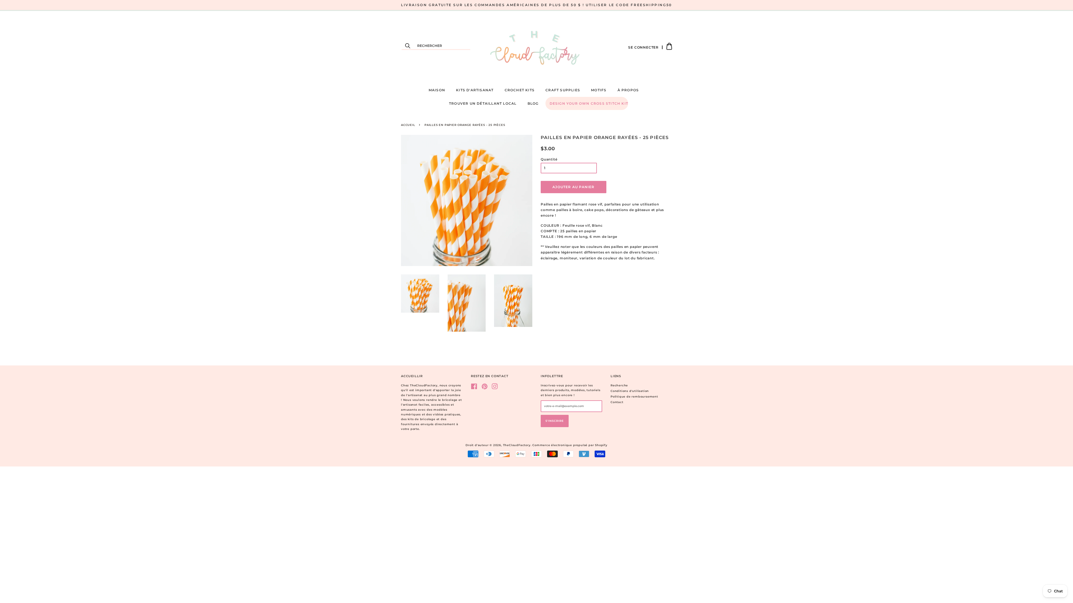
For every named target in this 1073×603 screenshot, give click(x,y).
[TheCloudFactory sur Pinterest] (484, 388)
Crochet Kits (520, 90)
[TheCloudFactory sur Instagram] (495, 388)
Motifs (598, 90)
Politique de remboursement (634, 396)
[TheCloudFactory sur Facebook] (474, 388)
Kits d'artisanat (474, 90)
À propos (628, 90)
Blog (533, 103)
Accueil (408, 125)
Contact (617, 402)
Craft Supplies (562, 90)
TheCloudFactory (517, 445)
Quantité (549, 159)
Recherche (619, 385)
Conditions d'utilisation (630, 391)
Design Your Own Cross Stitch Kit (589, 103)
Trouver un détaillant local (482, 103)
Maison (437, 90)
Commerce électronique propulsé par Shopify (569, 445)
